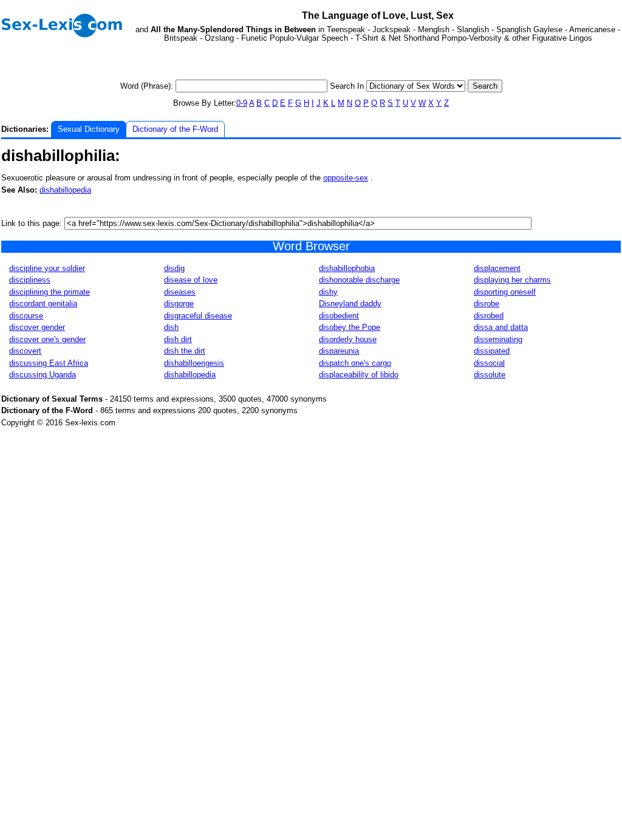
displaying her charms (512, 279)
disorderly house (348, 339)
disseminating (498, 339)
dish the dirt (184, 350)
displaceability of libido (358, 374)
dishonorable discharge (359, 279)
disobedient (339, 315)
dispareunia (339, 350)
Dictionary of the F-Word (175, 129)
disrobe (486, 303)
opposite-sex (345, 177)
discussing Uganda (42, 374)
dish (171, 327)
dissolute (489, 374)
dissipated (492, 350)
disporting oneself (505, 292)
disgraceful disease (198, 315)
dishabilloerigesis (194, 363)
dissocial (489, 363)
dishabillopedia (65, 189)
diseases (180, 292)
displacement (497, 268)
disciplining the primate (49, 292)
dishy (328, 292)
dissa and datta (501, 327)
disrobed (489, 315)
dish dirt (178, 339)
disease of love (190, 279)
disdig (174, 268)
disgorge (179, 303)
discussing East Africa (48, 363)
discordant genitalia (43, 303)
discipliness (29, 279)
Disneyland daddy (350, 303)
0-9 (241, 103)
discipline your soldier (47, 268)
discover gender (37, 327)
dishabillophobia (347, 268)
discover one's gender (47, 339)
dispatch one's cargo (355, 363)
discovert (25, 350)
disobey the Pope (349, 327)
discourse (26, 315)
